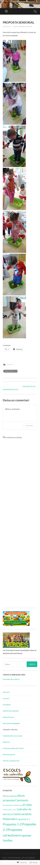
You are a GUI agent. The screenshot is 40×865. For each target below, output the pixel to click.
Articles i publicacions (11, 761)
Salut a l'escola (8, 717)
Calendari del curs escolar (12, 736)
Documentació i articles (10, 805)
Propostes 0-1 (23, 819)
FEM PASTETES (30, 386)
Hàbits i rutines (12, 809)
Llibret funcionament (11, 711)
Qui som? (6, 692)
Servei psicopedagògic (11, 723)
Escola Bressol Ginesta (22, 26)
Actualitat (6, 705)
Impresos (6, 742)
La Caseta (14, 814)
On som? (6, 698)
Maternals (9, 819)
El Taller (27, 804)
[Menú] (6, 11)
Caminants (21, 800)
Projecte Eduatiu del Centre (13, 748)
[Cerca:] (20, 664)
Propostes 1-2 (11, 371)
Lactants (26, 814)
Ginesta (10, 364)
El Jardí (20, 805)
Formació (5, 809)
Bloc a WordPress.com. (14, 858)
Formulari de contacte (11, 679)
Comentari (29, 425)
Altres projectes (9, 754)
